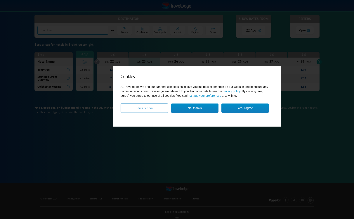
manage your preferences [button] (204, 95)
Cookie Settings (144, 107)
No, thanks (195, 108)
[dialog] (197, 96)
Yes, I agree (245, 108)
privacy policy (231, 91)
